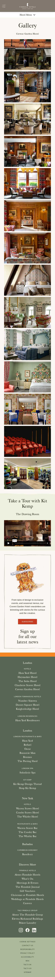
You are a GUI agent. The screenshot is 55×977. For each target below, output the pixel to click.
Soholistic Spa (27, 772)
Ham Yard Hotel (28, 672)
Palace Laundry (27, 922)
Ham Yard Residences (27, 720)
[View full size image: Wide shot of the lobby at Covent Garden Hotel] (27, 86)
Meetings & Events (27, 882)
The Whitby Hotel (27, 816)
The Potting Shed (27, 761)
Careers (27, 903)
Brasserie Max (27, 752)
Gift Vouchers (27, 890)
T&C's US (27, 968)
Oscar (27, 748)
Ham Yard (27, 740)
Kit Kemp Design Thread (27, 783)
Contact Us (27, 945)
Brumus (27, 757)
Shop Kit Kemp (27, 788)
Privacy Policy (27, 953)
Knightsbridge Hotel (27, 708)
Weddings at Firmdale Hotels (27, 899)
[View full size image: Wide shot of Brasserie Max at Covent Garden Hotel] (27, 119)
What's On (27, 878)
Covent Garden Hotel (27, 689)
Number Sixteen (27, 700)
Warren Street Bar (27, 828)
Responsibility (27, 949)
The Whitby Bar (28, 836)
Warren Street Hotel (27, 808)
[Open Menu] (4, 6)
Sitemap (27, 972)
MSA (27, 961)
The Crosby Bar (27, 832)
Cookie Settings (27, 942)
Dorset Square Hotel (27, 704)
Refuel (27, 744)
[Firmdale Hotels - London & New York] (28, 6)
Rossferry (27, 854)
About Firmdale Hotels (27, 874)
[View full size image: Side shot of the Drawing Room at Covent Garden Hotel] (27, 151)
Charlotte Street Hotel (27, 685)
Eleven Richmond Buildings (27, 918)
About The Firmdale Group (27, 914)
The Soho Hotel (27, 681)
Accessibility (27, 957)
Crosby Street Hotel (27, 812)
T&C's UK (27, 965)
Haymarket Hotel (27, 677)
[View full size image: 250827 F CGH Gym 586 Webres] (27, 473)
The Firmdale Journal (27, 886)
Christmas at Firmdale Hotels (27, 895)
